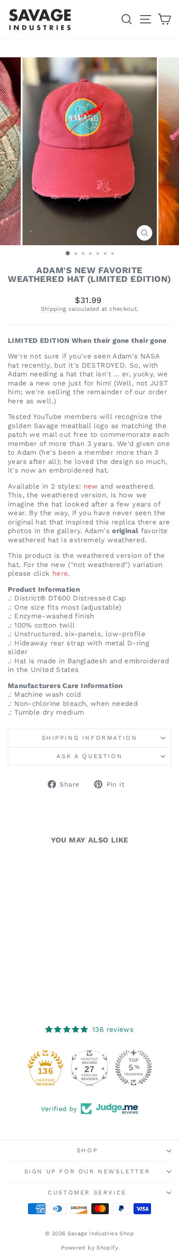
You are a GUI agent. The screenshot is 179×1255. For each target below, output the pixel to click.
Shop (87, 1150)
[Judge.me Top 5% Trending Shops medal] (133, 1067)
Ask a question (89, 756)
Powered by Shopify (89, 1247)
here (60, 573)
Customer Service (87, 1192)
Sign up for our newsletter (87, 1171)
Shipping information (90, 737)
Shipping (54, 308)
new (91, 486)
